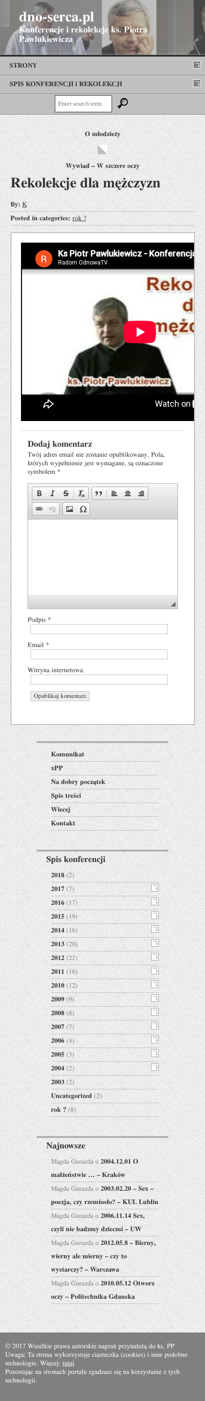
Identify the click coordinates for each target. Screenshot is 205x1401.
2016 (57, 903)
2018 (57, 875)
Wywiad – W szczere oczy (103, 166)
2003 (57, 1082)
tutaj (68, 1363)
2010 (57, 985)
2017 (57, 889)
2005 (57, 1054)
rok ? (79, 218)
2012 (57, 958)
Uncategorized (71, 1096)
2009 (57, 999)
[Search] (123, 103)
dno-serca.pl (56, 17)
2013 (57, 944)
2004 (57, 1068)
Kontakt (63, 823)
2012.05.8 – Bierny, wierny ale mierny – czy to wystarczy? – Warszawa (103, 1256)
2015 (57, 916)
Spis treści (66, 796)
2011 (57, 972)
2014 (57, 930)
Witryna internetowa (55, 670)
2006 (57, 1041)
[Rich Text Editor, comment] (102, 557)
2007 (57, 1027)
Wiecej (61, 809)
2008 (57, 1013)
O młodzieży (103, 134)
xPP (57, 768)
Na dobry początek (78, 782)
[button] (39, 493)
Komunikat (67, 754)
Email (38, 645)
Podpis (39, 620)
